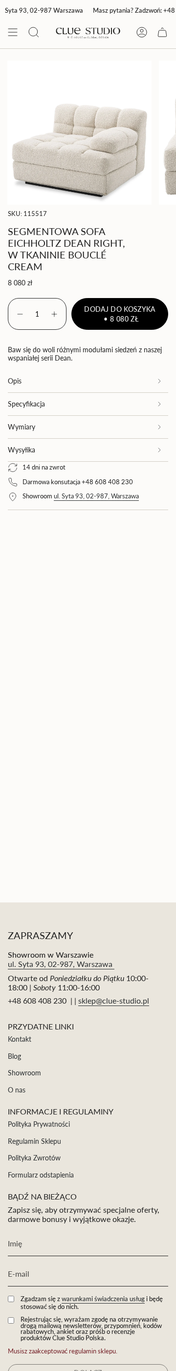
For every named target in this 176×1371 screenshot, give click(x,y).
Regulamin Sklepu (34, 1141)
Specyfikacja (26, 404)
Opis (15, 381)
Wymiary (21, 427)
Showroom (24, 1073)
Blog (14, 1056)
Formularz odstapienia (41, 1175)
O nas (16, 1090)
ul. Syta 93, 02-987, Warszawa (96, 496)
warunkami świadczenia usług (103, 1299)
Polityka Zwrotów (34, 1158)
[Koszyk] (162, 32)
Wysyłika (21, 450)
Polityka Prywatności (39, 1124)
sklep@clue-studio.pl (113, 1000)
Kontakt (19, 1039)
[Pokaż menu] (12, 32)
